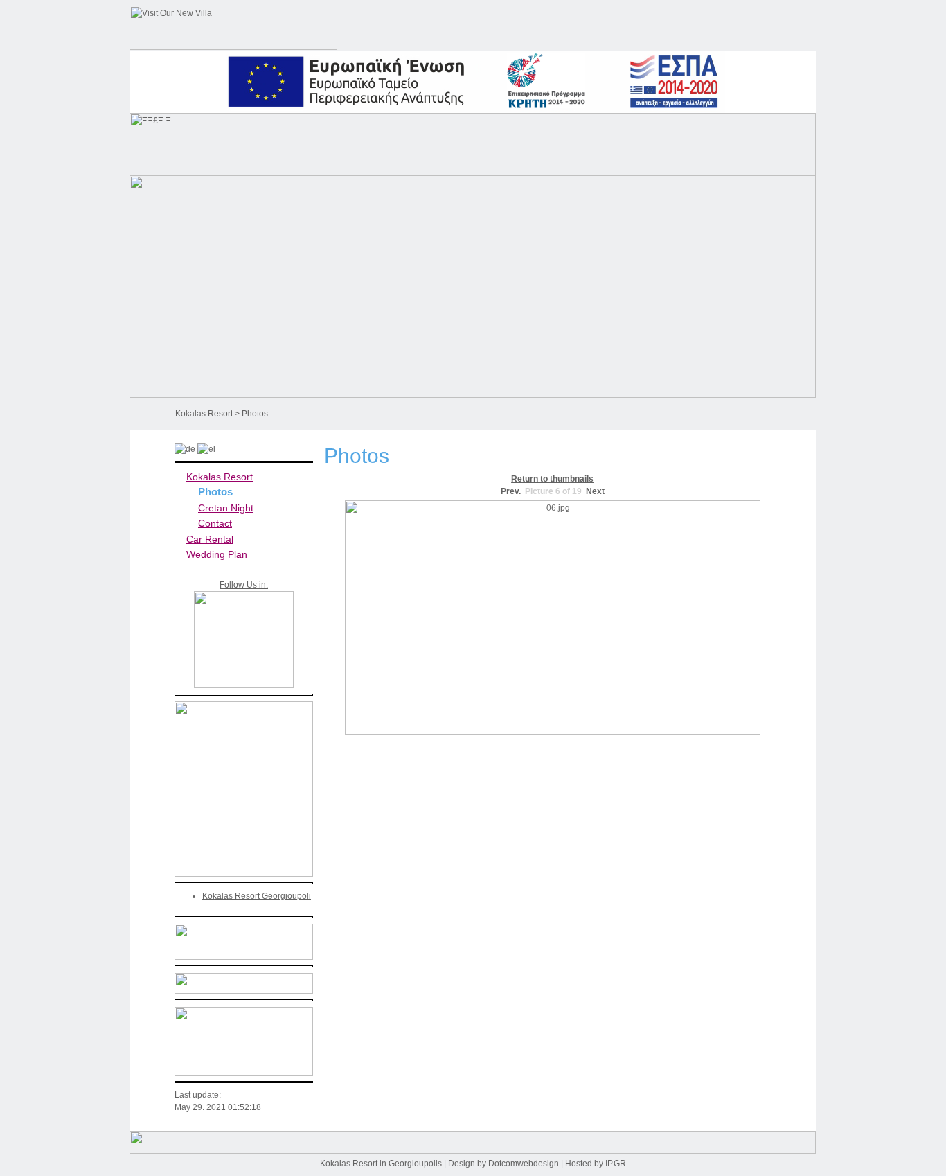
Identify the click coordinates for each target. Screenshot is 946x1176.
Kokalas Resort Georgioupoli (256, 896)
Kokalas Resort (204, 414)
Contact (215, 523)
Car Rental (209, 539)
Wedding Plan (216, 554)
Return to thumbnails (552, 479)
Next (595, 491)
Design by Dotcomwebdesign (503, 1163)
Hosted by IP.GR (595, 1163)
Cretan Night (225, 508)
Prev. (511, 491)
